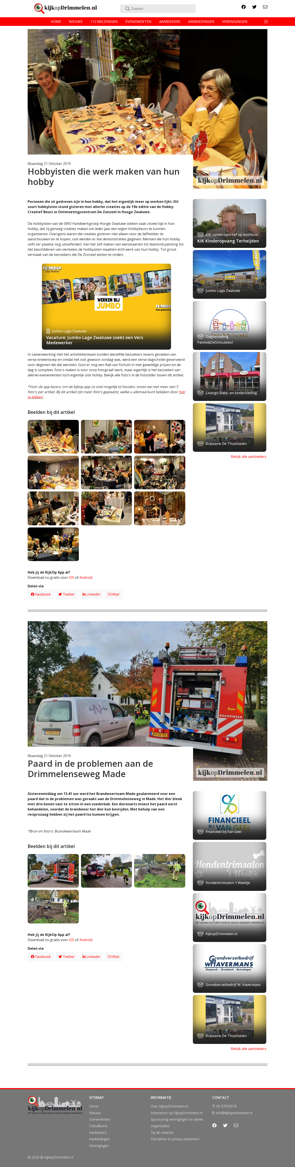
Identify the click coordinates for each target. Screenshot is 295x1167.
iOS (71, 577)
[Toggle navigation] (266, 21)
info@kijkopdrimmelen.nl (234, 1113)
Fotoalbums (98, 1125)
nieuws (75, 21)
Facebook (42, 594)
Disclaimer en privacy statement (175, 1139)
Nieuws (95, 1113)
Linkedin (93, 594)
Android (85, 577)
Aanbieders (98, 1132)
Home (94, 1106)
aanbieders (169, 21)
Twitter (68, 594)
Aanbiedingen (99, 1139)
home (56, 21)
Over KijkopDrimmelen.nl (169, 1106)
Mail (115, 594)
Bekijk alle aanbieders (248, 456)
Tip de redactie (162, 1132)
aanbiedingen (201, 21)
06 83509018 (226, 1106)
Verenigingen (99, 1145)
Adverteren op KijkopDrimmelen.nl (177, 1113)
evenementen (138, 21)
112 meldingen (104, 21)
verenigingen (234, 21)
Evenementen (99, 1119)
